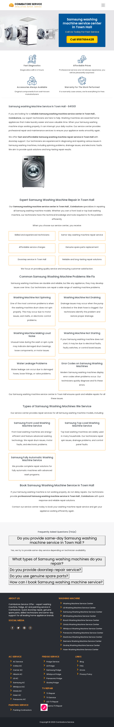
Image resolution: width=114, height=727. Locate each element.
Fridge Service (52, 661)
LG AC (15, 678)
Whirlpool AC (19, 686)
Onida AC (17, 691)
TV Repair (50, 693)
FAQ (81, 666)
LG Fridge (50, 666)
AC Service (18, 661)
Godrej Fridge (52, 682)
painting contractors (22, 710)
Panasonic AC (19, 699)
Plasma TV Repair (54, 706)
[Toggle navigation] (103, 5)
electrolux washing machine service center (82, 637)
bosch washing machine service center (81, 620)
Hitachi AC (17, 674)
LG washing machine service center (79, 607)
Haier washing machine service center (80, 649)
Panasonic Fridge (54, 678)
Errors (82, 670)
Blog (82, 661)
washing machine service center (78, 603)
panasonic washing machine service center (83, 632)
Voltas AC (17, 666)
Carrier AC (18, 670)
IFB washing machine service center (79, 616)
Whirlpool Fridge (53, 674)
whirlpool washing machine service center (82, 628)
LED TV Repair (52, 701)
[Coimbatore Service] (26, 5)
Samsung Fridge (53, 670)
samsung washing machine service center (82, 612)
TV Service (51, 697)
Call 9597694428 (82, 39)
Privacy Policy (86, 674)
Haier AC (17, 695)
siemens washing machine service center (82, 641)
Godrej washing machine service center (81, 645)
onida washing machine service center (81, 624)
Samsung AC (19, 682)
